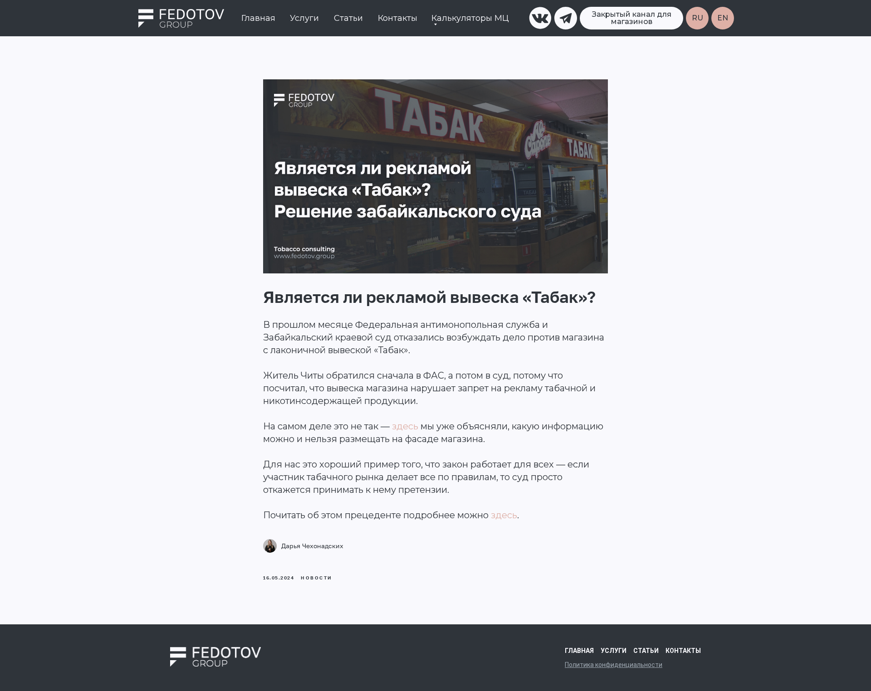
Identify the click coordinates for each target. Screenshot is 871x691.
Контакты (397, 18)
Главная (258, 18)
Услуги (304, 18)
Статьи (348, 18)
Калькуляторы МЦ (470, 18)
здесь (405, 426)
